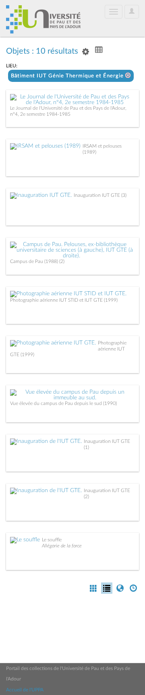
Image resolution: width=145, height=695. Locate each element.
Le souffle (52, 539)
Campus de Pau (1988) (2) (37, 261)
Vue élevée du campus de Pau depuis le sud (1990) (63, 403)
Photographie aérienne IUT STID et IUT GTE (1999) (64, 300)
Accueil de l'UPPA (25, 689)
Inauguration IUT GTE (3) (100, 195)
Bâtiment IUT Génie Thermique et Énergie (68, 76)
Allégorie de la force (62, 545)
